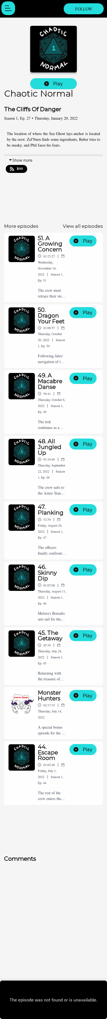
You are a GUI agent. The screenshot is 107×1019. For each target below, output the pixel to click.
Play (58, 83)
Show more (22, 160)
